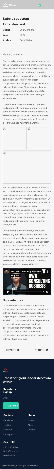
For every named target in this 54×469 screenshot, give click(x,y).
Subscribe (12, 405)
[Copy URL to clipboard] (24, 46)
